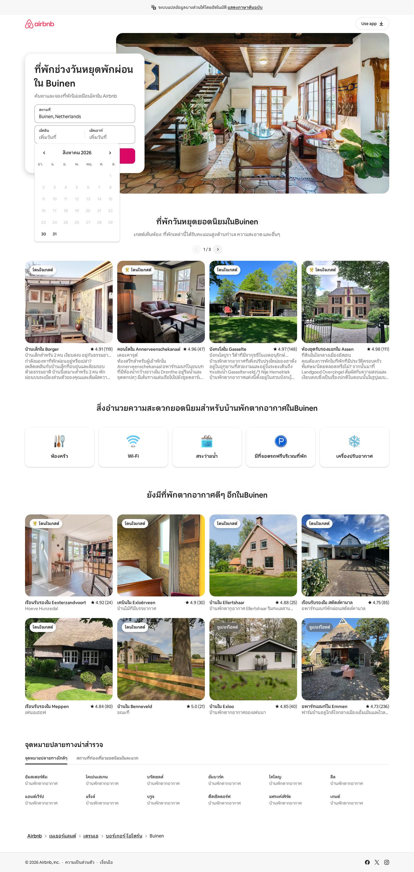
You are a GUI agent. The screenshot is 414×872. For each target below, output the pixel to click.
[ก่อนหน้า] (196, 249)
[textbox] (59, 137)
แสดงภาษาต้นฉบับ (245, 7)
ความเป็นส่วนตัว (79, 862)
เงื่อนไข (106, 862)
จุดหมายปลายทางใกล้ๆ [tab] (46, 758)
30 (43, 234)
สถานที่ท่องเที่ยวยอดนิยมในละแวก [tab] (107, 758)
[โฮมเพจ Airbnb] (39, 24)
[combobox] (85, 116)
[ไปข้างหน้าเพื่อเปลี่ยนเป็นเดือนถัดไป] (110, 153)
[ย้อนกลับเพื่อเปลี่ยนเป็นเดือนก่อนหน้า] (44, 153)
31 (55, 234)
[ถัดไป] (217, 249)
